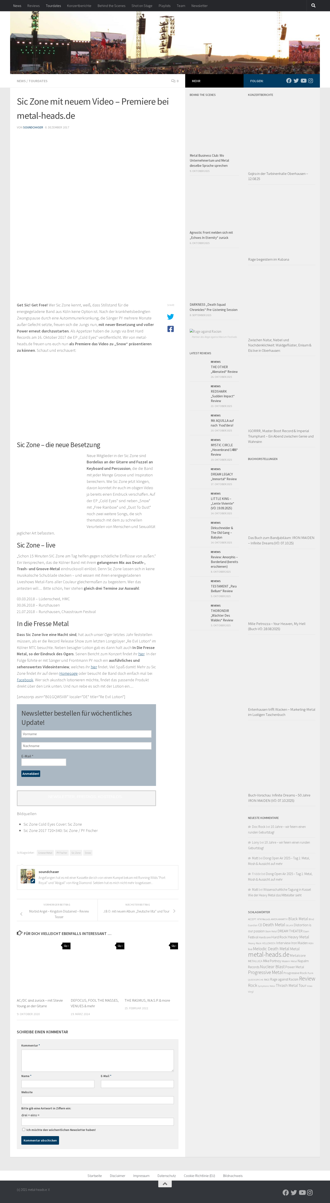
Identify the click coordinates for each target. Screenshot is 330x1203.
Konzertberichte (79, 5)
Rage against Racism (284, 979)
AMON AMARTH (279, 919)
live (250, 949)
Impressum (141, 1175)
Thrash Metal (287, 985)
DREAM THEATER (290, 931)
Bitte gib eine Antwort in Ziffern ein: (46, 1108)
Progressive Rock (295, 973)
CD (260, 925)
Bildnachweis (232, 1175)
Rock (252, 985)
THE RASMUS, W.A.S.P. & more (147, 1000)
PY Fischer (62, 852)
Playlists (164, 5)
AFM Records (263, 919)
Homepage (68, 673)
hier (141, 653)
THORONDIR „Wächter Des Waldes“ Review (222, 615)
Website (27, 1092)
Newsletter (199, 5)
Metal (295, 948)
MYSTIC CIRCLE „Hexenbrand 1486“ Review (224, 450)
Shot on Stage (142, 5)
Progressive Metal (265, 972)
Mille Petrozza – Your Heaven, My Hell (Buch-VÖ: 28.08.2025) (277, 626)
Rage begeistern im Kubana (268, 259)
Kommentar (30, 1045)
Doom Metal (271, 931)
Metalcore (298, 955)
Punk (310, 973)
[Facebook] (289, 80)
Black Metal (298, 918)
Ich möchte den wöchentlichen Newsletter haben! (61, 1130)
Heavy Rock (254, 943)
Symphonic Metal (266, 985)
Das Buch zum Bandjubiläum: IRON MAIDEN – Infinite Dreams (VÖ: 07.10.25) (281, 540)
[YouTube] (303, 80)
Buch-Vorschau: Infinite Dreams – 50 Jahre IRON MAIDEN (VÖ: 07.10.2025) (279, 798)
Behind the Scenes (111, 5)
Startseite (95, 1175)
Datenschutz (167, 1175)
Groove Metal (45, 852)
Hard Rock (279, 937)
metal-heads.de (268, 954)
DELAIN (289, 925)
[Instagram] (310, 80)
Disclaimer (117, 1175)
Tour (302, 985)
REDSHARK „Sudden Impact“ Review (223, 396)
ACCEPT (252, 919)
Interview (283, 942)
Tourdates (53, 5)
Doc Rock (258, 827)
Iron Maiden (299, 943)
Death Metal (274, 925)
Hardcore (265, 937)
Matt (255, 858)
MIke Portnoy (272, 961)
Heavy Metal (298, 936)
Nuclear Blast (272, 967)
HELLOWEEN (268, 943)
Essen (306, 931)
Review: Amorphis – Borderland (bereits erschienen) (224, 562)
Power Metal (294, 967)
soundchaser (33, 127)
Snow (88, 852)
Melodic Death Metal (271, 948)
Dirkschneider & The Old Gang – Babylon (222, 532)
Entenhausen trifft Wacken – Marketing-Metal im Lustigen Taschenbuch (281, 712)
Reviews (33, 5)
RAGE (267, 979)
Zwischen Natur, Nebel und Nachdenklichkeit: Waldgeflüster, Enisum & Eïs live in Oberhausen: (279, 345)
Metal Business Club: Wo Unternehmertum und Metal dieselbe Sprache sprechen (209, 160)
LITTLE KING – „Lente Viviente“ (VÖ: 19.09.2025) (222, 503)
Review (307, 978)
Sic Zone (76, 852)
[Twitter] (296, 80)
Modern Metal (289, 961)
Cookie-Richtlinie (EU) (199, 1175)
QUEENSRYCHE (255, 979)
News (17, 5)
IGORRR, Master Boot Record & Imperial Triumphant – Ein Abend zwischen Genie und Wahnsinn (281, 436)
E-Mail (27, 756)
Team (181, 5)
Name (26, 1076)
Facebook (25, 679)
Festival (253, 937)
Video (309, 986)
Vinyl (250, 991)
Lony (255, 842)
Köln (311, 943)
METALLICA (255, 961)
